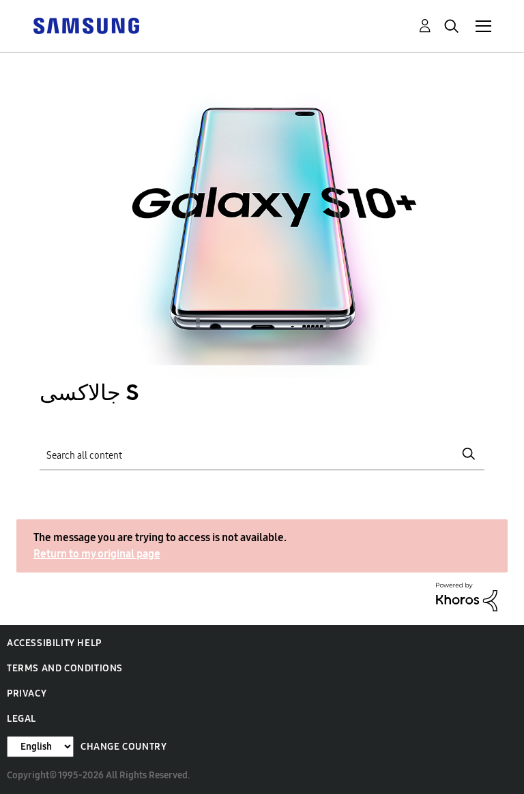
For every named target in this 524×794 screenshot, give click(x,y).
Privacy (26, 693)
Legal (21, 718)
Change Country (123, 746)
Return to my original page (96, 553)
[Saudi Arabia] (86, 24)
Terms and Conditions (65, 668)
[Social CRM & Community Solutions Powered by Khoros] (466, 596)
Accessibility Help (54, 643)
